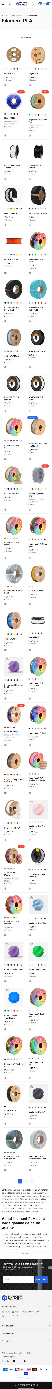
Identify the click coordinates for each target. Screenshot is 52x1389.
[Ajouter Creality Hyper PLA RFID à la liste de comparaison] (30, 509)
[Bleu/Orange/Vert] (14, 868)
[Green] (35, 254)
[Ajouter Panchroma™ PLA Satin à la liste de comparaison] (30, 273)
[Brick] (5, 538)
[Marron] (8, 351)
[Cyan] (29, 679)
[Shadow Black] (14, 774)
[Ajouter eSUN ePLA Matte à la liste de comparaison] (5, 367)
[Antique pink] (35, 869)
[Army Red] (41, 303)
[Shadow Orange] (5, 774)
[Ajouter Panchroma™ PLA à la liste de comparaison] (5, 509)
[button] (3, 4)
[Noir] (17, 69)
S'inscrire (41, 1279)
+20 (21, 680)
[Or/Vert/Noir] (11, 868)
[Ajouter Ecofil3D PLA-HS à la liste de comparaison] (5, 273)
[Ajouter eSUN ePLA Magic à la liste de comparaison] (5, 745)
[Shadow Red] (11, 774)
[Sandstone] (17, 538)
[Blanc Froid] (11, 69)
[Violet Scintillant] (14, 727)
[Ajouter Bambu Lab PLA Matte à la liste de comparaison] (5, 981)
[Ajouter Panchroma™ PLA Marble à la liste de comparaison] (5, 558)
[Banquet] (8, 1059)
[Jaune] (41, 69)
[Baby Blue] (32, 822)
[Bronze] (8, 586)
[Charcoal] (38, 115)
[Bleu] (14, 69)
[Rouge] (17, 114)
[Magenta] (35, 679)
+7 (21, 303)
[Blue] (32, 254)
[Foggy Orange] (38, 539)
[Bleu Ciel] (35, 69)
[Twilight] (14, 1152)
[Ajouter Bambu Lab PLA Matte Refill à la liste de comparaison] (5, 698)
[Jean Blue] (35, 1107)
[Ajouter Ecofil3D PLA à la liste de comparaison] (5, 85)
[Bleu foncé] (35, 208)
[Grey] (38, 254)
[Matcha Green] (41, 1107)
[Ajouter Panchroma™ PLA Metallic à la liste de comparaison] (5, 935)
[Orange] (41, 254)
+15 (21, 351)
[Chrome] (41, 728)
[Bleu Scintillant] (8, 727)
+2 (45, 1107)
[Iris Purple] (32, 1107)
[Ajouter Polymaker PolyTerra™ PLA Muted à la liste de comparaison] (30, 459)
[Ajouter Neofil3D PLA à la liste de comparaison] (5, 135)
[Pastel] (32, 774)
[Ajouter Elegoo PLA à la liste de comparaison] (30, 85)
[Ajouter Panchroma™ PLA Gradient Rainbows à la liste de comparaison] (30, 793)
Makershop (26, 1378)
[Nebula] (8, 1152)
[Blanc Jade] (35, 965)
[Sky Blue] (29, 869)
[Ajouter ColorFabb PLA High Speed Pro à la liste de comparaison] (30, 888)
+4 (20, 255)
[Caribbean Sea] (14, 1059)
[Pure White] (38, 822)
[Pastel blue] (38, 869)
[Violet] (17, 634)
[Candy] (35, 115)
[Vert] (11, 634)
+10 (45, 69)
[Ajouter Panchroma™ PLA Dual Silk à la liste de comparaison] (5, 1077)
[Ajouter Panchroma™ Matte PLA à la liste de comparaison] (5, 459)
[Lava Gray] (38, 1107)
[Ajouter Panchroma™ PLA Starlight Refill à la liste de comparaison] (5, 1170)
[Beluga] (11, 1059)
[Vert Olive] (17, 351)
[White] (29, 440)
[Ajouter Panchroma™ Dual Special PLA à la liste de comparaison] (30, 1029)
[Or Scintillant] (5, 727)
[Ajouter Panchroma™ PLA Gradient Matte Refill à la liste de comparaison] (30, 1170)
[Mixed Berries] (17, 774)
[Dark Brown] (14, 680)
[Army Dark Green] (38, 303)
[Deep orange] (32, 869)
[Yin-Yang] (29, 1010)
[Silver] (17, 917)
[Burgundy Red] (29, 1107)
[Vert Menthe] (41, 208)
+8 (45, 918)
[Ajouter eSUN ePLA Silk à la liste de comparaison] (5, 650)
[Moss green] (41, 869)
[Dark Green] (17, 680)
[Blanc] (8, 69)
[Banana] (32, 115)
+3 (45, 869)
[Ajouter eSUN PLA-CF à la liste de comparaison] (5, 1123)
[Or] (14, 208)
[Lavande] (11, 1011)
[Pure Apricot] (41, 822)
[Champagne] (38, 918)
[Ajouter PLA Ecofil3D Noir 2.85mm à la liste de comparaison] (30, 179)
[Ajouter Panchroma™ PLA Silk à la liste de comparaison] (30, 745)
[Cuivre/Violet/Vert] (5, 868)
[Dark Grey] (14, 489)
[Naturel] (8, 208)
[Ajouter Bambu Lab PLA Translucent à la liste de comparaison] (5, 1029)
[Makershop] (12, 1300)
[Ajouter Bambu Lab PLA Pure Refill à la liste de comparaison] (30, 840)
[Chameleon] (29, 539)
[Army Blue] (35, 303)
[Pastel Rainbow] (29, 1152)
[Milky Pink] (29, 822)
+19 (45, 728)
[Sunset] (11, 208)
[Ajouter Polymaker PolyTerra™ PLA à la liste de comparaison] (30, 135)
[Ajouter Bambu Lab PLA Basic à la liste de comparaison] (30, 981)
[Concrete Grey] (14, 351)
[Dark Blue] (11, 680)
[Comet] (5, 1152)
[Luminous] (29, 774)
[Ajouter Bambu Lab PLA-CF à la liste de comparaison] (30, 1123)
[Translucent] (35, 774)
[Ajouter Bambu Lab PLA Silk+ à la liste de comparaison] (30, 935)
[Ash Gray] (5, 680)
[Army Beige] (32, 303)
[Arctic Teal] (29, 303)
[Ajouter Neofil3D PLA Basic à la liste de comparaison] (5, 225)
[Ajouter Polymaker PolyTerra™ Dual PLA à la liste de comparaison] (5, 793)
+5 (45, 255)
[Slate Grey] (14, 538)
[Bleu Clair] (38, 208)
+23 (21, 489)
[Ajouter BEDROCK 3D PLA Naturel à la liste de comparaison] (5, 411)
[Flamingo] (35, 539)
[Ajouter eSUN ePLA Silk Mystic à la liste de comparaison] (5, 888)
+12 (45, 115)
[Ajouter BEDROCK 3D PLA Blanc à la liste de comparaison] (30, 411)
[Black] (29, 254)
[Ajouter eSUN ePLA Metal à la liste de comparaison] (30, 604)
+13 (45, 209)
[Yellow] (38, 679)
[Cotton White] (41, 115)
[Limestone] (8, 538)
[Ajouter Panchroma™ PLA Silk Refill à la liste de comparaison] (5, 604)
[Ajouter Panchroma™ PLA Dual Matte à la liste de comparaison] (30, 558)
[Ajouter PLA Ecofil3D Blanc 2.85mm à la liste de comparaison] (5, 179)
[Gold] (35, 489)
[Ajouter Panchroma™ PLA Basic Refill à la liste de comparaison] (5, 321)
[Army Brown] (14, 440)
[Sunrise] (8, 774)
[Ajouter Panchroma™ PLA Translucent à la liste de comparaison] (30, 698)
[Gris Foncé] (32, 208)
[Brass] (35, 728)
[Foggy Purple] (41, 539)
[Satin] (38, 774)
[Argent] (5, 69)
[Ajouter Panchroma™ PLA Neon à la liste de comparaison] (30, 1077)
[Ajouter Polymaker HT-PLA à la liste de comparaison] (5, 840)
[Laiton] (29, 586)
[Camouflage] (32, 539)
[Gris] (38, 69)
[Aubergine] (17, 208)
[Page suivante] (32, 1181)
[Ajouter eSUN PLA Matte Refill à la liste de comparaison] (30, 225)
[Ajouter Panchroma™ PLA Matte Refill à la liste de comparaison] (30, 321)
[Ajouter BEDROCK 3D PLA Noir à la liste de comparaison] (30, 367)
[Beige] (29, 69)
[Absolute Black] (35, 822)
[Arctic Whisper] (29, 115)
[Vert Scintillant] (11, 727)
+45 (21, 441)
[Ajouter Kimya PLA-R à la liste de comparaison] (30, 650)
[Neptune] (11, 1152)
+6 (45, 539)
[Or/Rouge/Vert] (8, 868)
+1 (20, 69)
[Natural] (41, 679)
